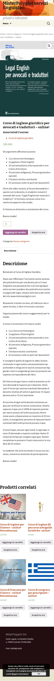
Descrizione (10, 250)
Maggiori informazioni (20, 674)
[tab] (10, 251)
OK (39, 673)
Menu (5, 23)
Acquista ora (38, 232)
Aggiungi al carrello (15, 232)
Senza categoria (14, 34)
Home (2, 34)
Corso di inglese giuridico (21, 138)
